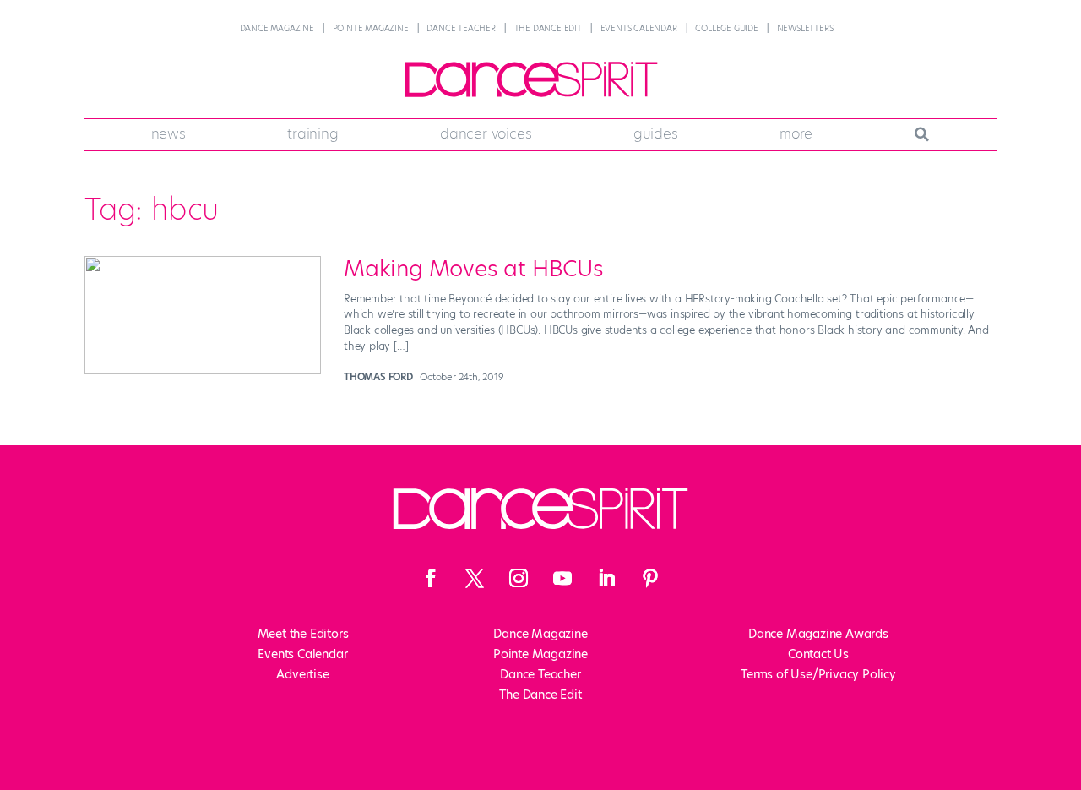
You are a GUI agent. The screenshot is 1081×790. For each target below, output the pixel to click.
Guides (655, 133)
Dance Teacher (460, 28)
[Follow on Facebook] (430, 578)
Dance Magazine (277, 28)
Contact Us (818, 654)
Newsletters (805, 28)
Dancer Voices (485, 133)
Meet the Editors (303, 633)
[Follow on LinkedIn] (606, 578)
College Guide (726, 28)
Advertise (302, 674)
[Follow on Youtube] (562, 578)
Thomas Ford (378, 377)
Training (312, 133)
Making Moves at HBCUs (474, 268)
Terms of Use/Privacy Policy (818, 674)
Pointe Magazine (371, 28)
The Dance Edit (548, 28)
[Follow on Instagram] (518, 578)
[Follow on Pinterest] (650, 578)
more (796, 133)
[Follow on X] (474, 578)
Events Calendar (638, 28)
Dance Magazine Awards (818, 633)
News (168, 133)
